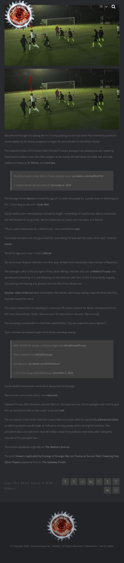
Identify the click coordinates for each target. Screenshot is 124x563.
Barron (31, 198)
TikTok (34, 163)
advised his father (108, 419)
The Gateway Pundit (54, 462)
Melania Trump (101, 271)
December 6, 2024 (61, 185)
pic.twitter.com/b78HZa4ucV (44, 363)
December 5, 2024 (63, 373)
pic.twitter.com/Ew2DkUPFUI (87, 176)
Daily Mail (43, 204)
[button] (114, 6)
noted (8, 244)
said (77, 229)
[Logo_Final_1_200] (62, 512)
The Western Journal (57, 447)
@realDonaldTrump (75, 345)
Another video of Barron (19, 292)
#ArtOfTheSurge (43, 354)
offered (47, 253)
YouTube (50, 163)
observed (51, 395)
